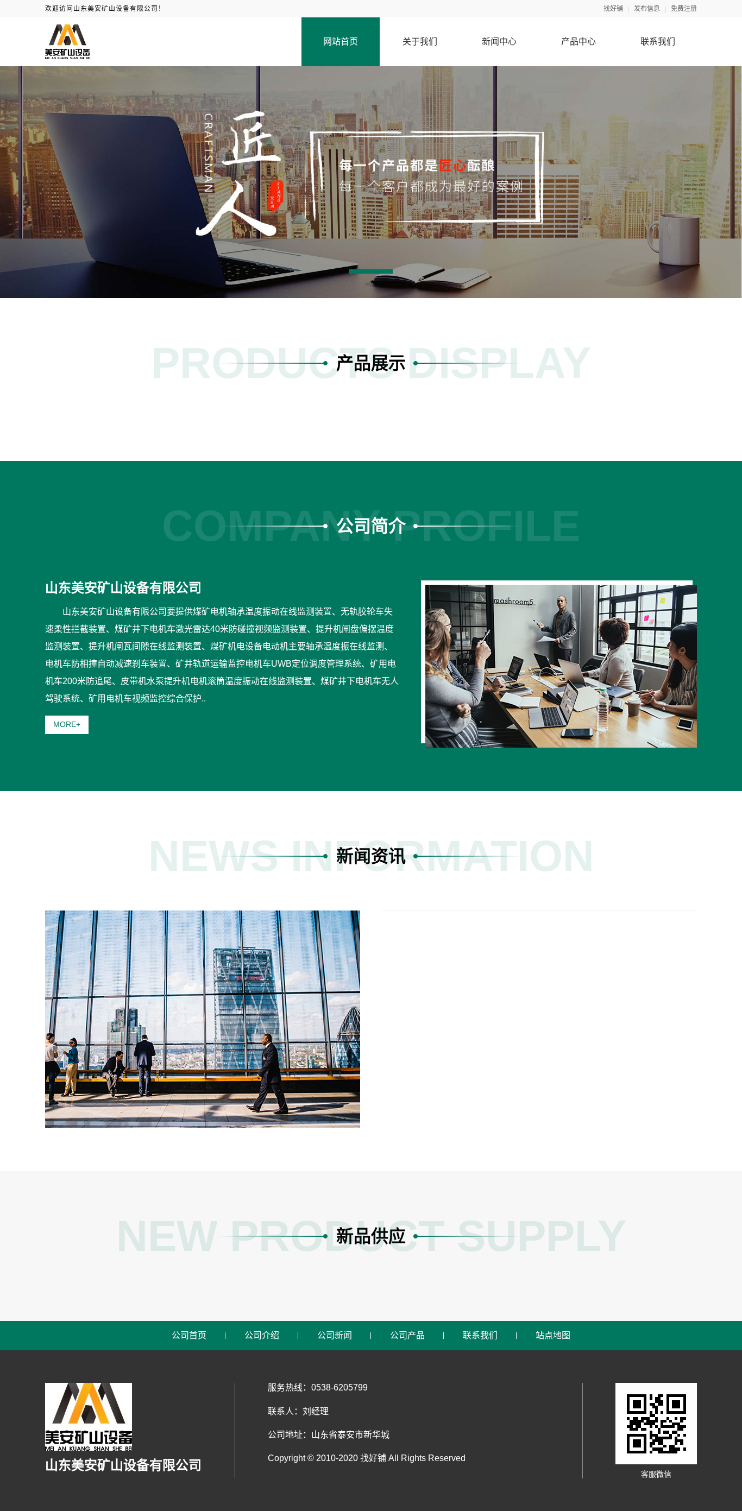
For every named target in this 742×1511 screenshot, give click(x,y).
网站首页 (340, 41)
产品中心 (578, 41)
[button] (371, 271)
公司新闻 (334, 1335)
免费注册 (684, 8)
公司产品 (407, 1335)
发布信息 (647, 8)
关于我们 (420, 41)
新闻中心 (499, 41)
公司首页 (189, 1335)
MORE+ (66, 724)
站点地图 (553, 1335)
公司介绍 (261, 1335)
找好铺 (613, 8)
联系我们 (657, 41)
